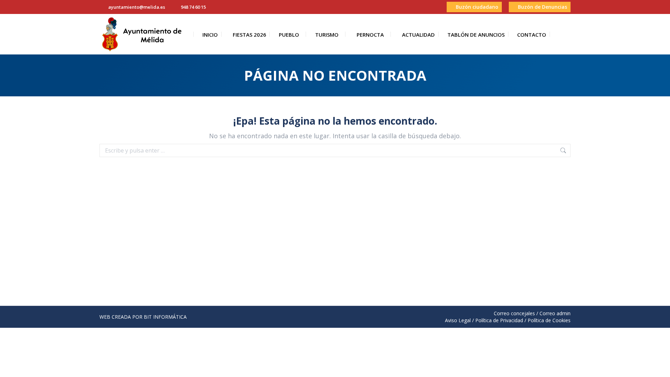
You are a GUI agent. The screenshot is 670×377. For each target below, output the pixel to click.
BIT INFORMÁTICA (165, 316)
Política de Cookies (549, 320)
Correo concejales (514, 313)
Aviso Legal (458, 320)
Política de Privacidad (499, 320)
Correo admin (555, 313)
